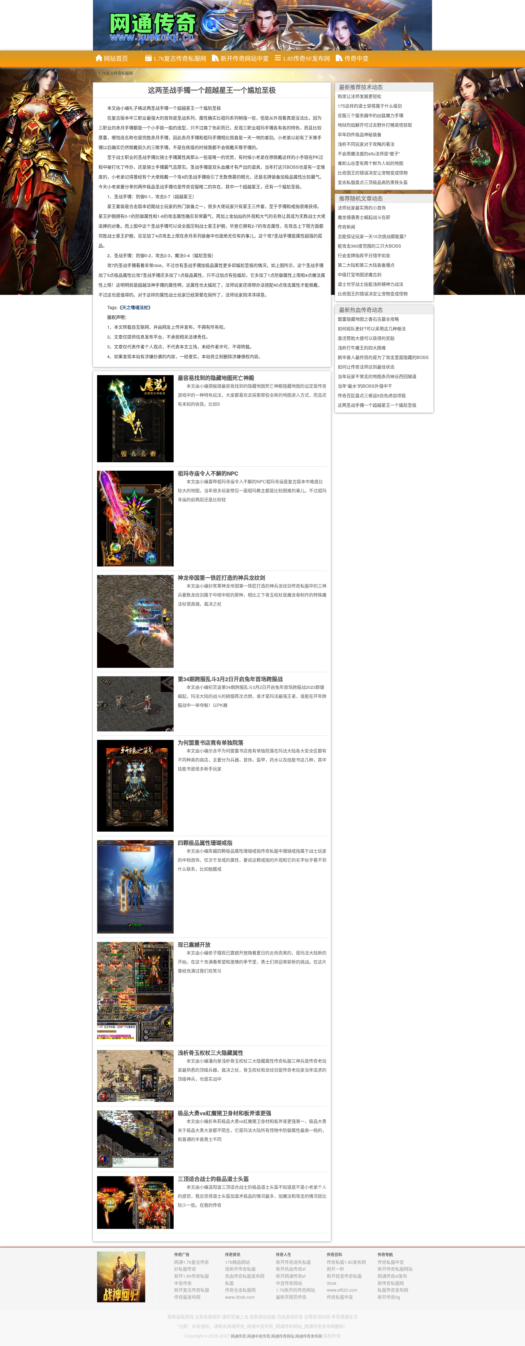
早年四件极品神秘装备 (359, 134)
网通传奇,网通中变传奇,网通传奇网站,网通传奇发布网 (276, 1336)
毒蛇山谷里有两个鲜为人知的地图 (370, 163)
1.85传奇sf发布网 (306, 58)
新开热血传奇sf (290, 1269)
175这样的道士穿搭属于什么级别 (370, 106)
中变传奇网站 (289, 1283)
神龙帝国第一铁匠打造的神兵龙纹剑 (221, 578)
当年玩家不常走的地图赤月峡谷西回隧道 (377, 376)
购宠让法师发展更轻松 (359, 96)
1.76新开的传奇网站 (295, 1290)
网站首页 (116, 58)
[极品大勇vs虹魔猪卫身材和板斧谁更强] (135, 1138)
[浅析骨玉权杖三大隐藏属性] (135, 1075)
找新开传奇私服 (240, 1269)
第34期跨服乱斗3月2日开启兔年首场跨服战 (230, 679)
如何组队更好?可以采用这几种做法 (372, 328)
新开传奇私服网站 (395, 1269)
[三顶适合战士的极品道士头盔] (135, 1202)
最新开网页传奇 (291, 1297)
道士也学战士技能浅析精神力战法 (370, 284)
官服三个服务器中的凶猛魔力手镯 (370, 115)
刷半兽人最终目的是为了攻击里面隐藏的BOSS (383, 357)
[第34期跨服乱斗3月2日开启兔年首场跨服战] (135, 703)
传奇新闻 (346, 227)
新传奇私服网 (391, 1283)
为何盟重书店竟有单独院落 (210, 742)
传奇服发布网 (187, 1297)
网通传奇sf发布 (392, 1276)
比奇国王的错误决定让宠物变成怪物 (373, 173)
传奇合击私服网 (240, 1290)
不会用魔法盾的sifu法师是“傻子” (369, 153)
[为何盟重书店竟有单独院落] (135, 785)
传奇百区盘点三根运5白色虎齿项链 (372, 395)
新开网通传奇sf (290, 1276)
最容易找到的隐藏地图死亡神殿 (216, 378)
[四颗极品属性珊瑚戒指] (135, 886)
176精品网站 (237, 1262)
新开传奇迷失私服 (293, 1262)
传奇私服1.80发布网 (346, 1262)
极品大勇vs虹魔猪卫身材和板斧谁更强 (224, 1113)
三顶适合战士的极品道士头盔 (213, 1179)
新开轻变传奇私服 (344, 1276)
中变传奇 (183, 1283)
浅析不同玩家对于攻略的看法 (366, 144)
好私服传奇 (185, 1269)
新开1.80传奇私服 (191, 1276)
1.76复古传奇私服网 (179, 58)
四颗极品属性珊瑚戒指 (205, 843)
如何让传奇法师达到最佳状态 (366, 367)
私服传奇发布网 (393, 1290)
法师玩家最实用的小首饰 (362, 207)
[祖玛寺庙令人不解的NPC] (135, 518)
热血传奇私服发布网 (244, 1276)
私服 (229, 1283)
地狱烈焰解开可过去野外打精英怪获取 (375, 125)
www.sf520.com (342, 1290)
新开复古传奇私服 (191, 1290)
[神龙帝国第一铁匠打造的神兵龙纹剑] (135, 621)
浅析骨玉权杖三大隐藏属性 (210, 1053)
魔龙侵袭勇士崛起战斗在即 (364, 217)
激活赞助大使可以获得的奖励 (366, 338)
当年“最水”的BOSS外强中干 (365, 386)
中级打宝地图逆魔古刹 (359, 274)
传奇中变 (357, 58)
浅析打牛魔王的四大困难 (362, 348)
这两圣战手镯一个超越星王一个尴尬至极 (377, 405)
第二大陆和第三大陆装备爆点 (366, 265)
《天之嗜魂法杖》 (135, 307)
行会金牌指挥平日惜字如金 (364, 255)
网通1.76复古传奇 (191, 1262)
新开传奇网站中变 (245, 58)
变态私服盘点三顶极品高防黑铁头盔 (373, 182)
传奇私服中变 (340, 1297)
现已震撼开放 (194, 944)
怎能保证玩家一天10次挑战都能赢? (372, 236)
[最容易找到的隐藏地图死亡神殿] (135, 418)
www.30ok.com (240, 1297)
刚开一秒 (335, 1269)
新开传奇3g (389, 1297)
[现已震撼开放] (135, 991)
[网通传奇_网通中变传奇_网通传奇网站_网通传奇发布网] (264, 24)
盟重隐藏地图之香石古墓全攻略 (368, 319)
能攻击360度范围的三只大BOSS (369, 246)
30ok (331, 1283)
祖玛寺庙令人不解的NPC (208, 473)
